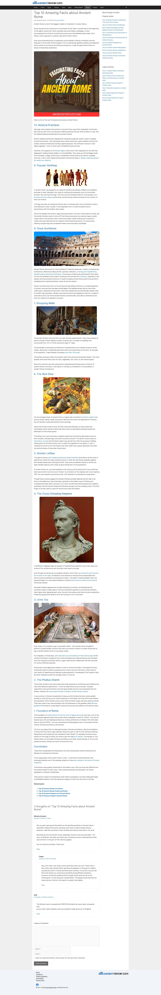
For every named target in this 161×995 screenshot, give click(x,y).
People (95, 7)
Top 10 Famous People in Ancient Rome (52, 796)
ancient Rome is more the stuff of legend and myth (65, 715)
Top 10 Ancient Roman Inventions (50, 788)
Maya (69, 7)
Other (102, 7)
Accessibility (40, 978)
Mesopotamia (79, 7)
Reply (38, 849)
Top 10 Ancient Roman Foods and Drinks (53, 791)
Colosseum (83, 276)
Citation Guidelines (41, 976)
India (63, 7)
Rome (87, 7)
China (42, 7)
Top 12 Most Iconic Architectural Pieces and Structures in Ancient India (113, 78)
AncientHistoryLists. (51, 987)
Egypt (49, 7)
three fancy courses (41, 441)
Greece (56, 7)
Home (35, 7)
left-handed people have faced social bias (63, 457)
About (38, 972)
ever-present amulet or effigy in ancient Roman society (68, 691)
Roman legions (60, 151)
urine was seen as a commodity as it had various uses (74, 656)
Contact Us (39, 974)
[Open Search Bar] (126, 7)
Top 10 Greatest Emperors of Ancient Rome (54, 793)
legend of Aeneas (77, 736)
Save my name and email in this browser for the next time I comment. (60, 958)
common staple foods (90, 417)
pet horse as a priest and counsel (83, 580)
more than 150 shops (72, 352)
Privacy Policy (40, 980)
